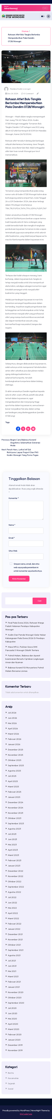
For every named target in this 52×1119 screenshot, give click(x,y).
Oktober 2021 (14, 945)
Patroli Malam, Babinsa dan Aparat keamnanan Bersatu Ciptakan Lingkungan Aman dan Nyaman (24, 659)
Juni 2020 (12, 1013)
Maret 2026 (13, 734)
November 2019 (15, 1050)
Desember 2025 (15, 749)
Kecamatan (13, 1078)
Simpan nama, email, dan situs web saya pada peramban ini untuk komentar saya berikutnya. (28, 567)
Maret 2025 (13, 786)
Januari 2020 (14, 1039)
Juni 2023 (12, 839)
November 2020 (15, 992)
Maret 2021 (13, 976)
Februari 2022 (14, 923)
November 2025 (15, 755)
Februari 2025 (14, 792)
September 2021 (15, 950)
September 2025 (16, 765)
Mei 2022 (12, 908)
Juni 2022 (12, 902)
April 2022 (13, 913)
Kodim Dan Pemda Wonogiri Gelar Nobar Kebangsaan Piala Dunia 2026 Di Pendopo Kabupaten (25, 638)
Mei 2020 (12, 1018)
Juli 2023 (12, 834)
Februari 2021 (14, 981)
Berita (11, 1073)
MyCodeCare (26, 1114)
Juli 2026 (12, 712)
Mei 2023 (12, 844)
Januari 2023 (14, 865)
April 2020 (13, 1024)
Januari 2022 (14, 929)
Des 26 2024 (12, 93)
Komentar (14, 498)
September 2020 (16, 1003)
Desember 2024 (15, 802)
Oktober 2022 (14, 881)
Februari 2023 (14, 860)
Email (12, 538)
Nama (12, 525)
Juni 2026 (12, 718)
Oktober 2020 (14, 997)
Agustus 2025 (14, 770)
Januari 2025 (14, 797)
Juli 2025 (12, 776)
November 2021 (15, 939)
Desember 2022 (15, 871)
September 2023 (16, 823)
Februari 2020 (15, 1034)
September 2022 (16, 887)
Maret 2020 (13, 1029)
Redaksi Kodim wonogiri (20, 89)
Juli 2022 (12, 897)
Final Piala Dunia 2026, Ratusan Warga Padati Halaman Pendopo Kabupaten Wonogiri (24, 626)
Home (25, 31)
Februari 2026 (14, 739)
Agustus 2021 (14, 955)
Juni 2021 (12, 966)
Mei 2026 (12, 723)
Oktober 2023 (14, 818)
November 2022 (15, 876)
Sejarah (11, 1083)
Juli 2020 (12, 1008)
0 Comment (28, 93)
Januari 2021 (14, 987)
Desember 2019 (15, 1045)
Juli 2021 (12, 960)
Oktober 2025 (14, 760)
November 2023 (15, 813)
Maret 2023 (13, 855)
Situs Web (13, 551)
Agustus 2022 (14, 892)
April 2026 (13, 728)
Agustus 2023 (14, 828)
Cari (39, 601)
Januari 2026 (14, 744)
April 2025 (13, 781)
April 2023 (13, 850)
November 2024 (15, 807)
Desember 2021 (15, 934)
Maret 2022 (13, 918)
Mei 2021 (12, 971)
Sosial (10, 1088)
